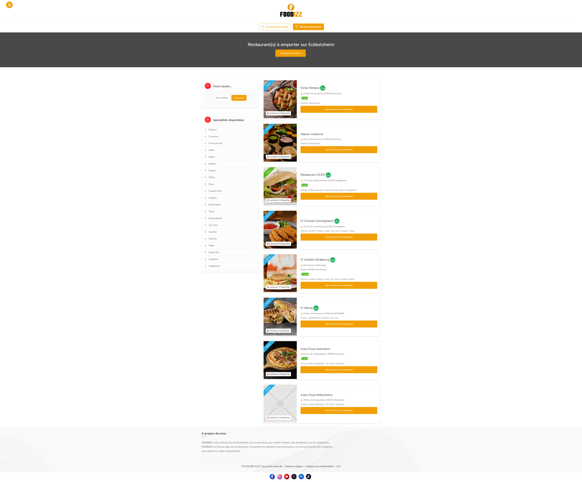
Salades (213, 197)
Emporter (239, 97)
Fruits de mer (215, 143)
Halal (211, 245)
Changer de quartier (290, 53)
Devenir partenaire (310, 26)
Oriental (213, 238)
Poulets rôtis (215, 191)
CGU (338, 466)
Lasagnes (213, 259)
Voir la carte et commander (339, 109)
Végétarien (214, 266)
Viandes (213, 231)
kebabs (212, 163)
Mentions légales (294, 466)
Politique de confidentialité (319, 466)
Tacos (211, 211)
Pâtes (212, 177)
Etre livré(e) (222, 97)
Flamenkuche (215, 218)
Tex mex (213, 225)
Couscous (213, 136)
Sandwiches (215, 204)
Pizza (211, 184)
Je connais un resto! (276, 26)
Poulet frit (214, 252)
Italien (212, 156)
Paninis (212, 170)
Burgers (213, 129)
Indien (212, 150)
